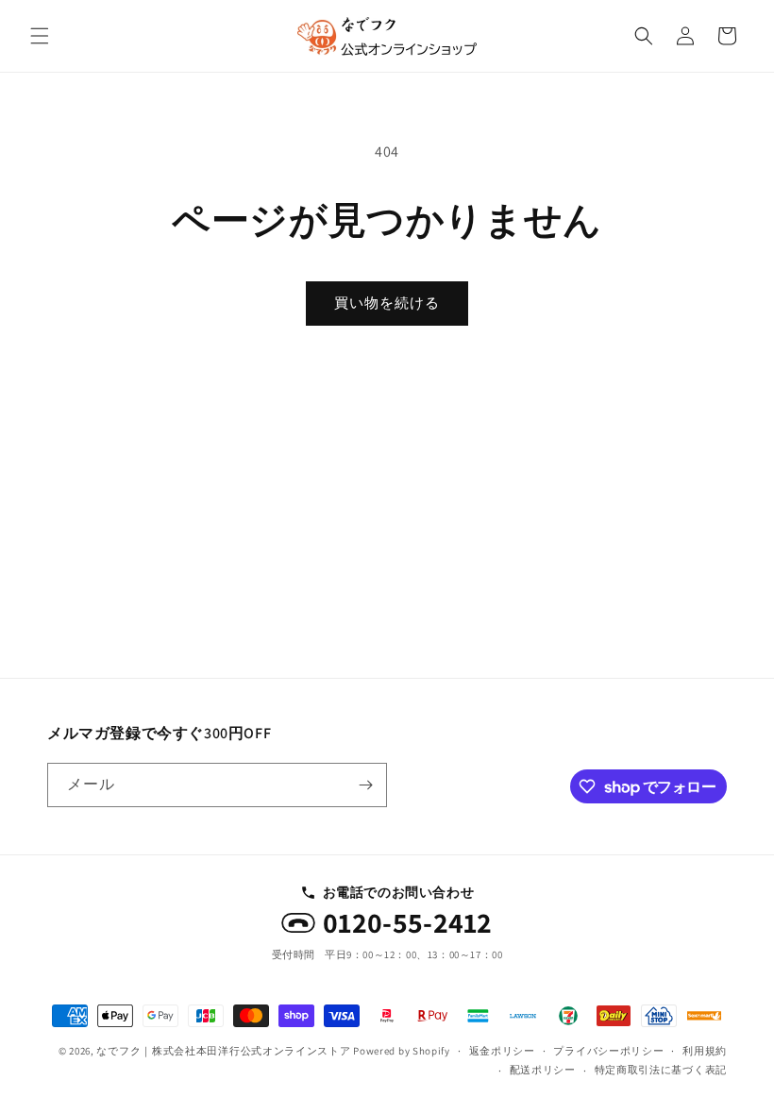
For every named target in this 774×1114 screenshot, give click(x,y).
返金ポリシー (502, 1050)
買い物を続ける (387, 303)
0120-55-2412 (408, 922)
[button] (39, 36)
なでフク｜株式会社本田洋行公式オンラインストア (223, 1050)
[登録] (365, 785)
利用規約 (704, 1050)
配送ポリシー (543, 1069)
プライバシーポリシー (608, 1050)
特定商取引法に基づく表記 (661, 1069)
